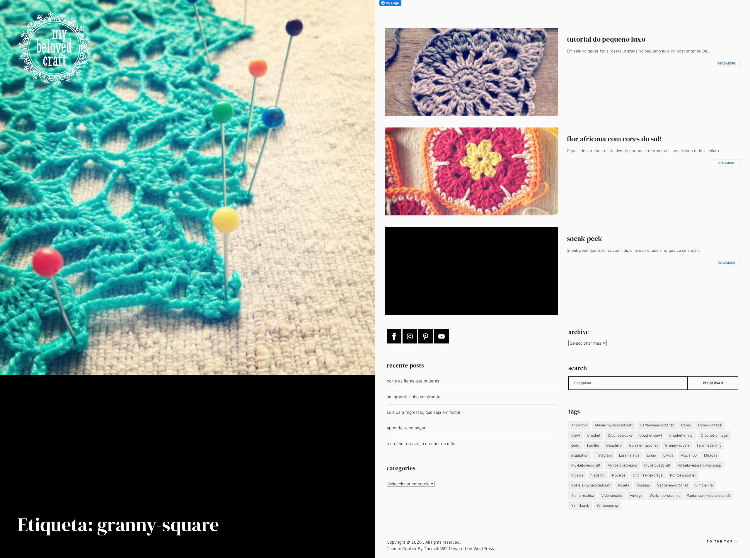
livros (668, 455)
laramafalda (629, 455)
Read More (726, 63)
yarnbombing (607, 505)
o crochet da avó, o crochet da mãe (421, 443)
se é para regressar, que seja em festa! (423, 412)
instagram (604, 455)
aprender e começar (406, 427)
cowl (575, 435)
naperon (598, 475)
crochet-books (620, 435)
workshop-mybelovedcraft (708, 495)
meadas (710, 455)
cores (686, 425)
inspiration (579, 455)
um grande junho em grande (413, 396)
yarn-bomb (580, 505)
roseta (623, 485)
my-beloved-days (622, 465)
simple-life (704, 485)
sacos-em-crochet (672, 485)
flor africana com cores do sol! (614, 139)
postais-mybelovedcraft (591, 485)
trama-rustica (582, 495)
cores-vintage (710, 425)
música (577, 475)
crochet (593, 435)
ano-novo (579, 425)
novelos (618, 475)
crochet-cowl (650, 435)
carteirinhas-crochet (657, 425)
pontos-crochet (683, 475)
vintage (636, 495)
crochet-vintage (714, 435)
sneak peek (584, 238)
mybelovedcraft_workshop (699, 465)
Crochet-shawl (681, 435)
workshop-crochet (665, 495)
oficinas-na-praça (648, 475)
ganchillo (614, 445)
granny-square (677, 445)
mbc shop (689, 455)
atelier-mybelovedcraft (614, 425)
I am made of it (709, 445)
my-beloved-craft (585, 465)
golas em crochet (643, 445)
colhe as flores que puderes (413, 380)
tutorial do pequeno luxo (606, 39)
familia (593, 445)
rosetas (643, 485)
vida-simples (612, 495)
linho (651, 455)
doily (575, 445)
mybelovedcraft (657, 465)
